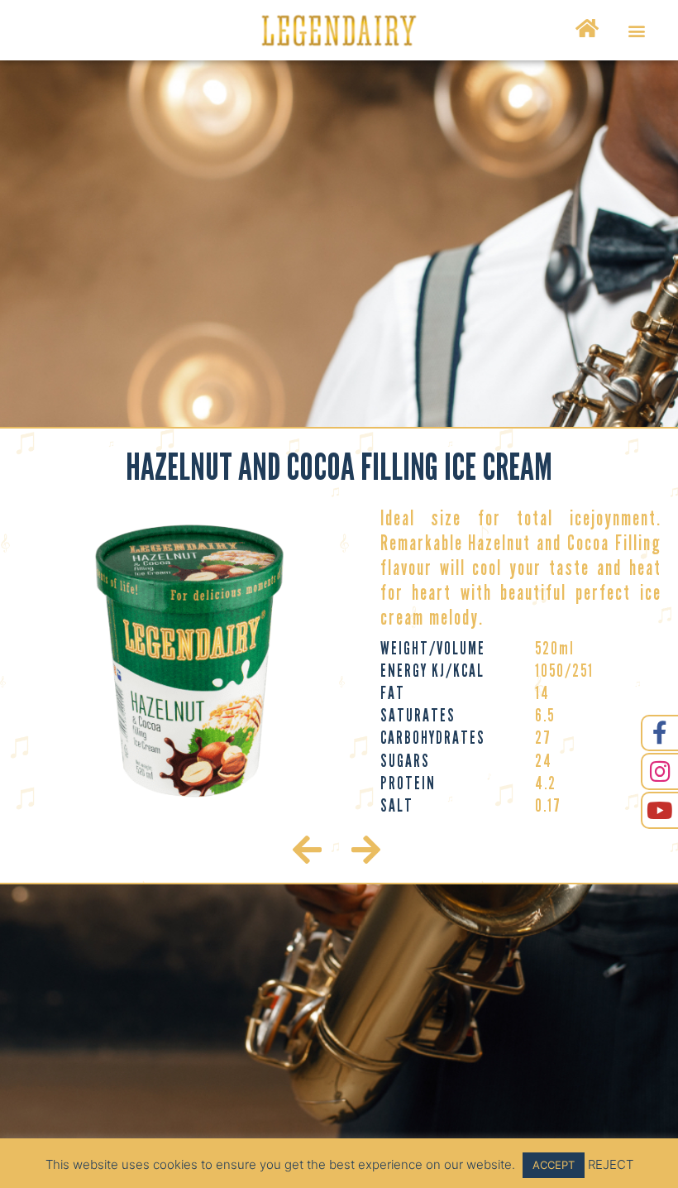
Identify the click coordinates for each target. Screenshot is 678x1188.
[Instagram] (659, 771)
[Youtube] (659, 810)
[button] (636, 30)
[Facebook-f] (659, 733)
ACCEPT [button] (553, 1164)
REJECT (610, 1164)
